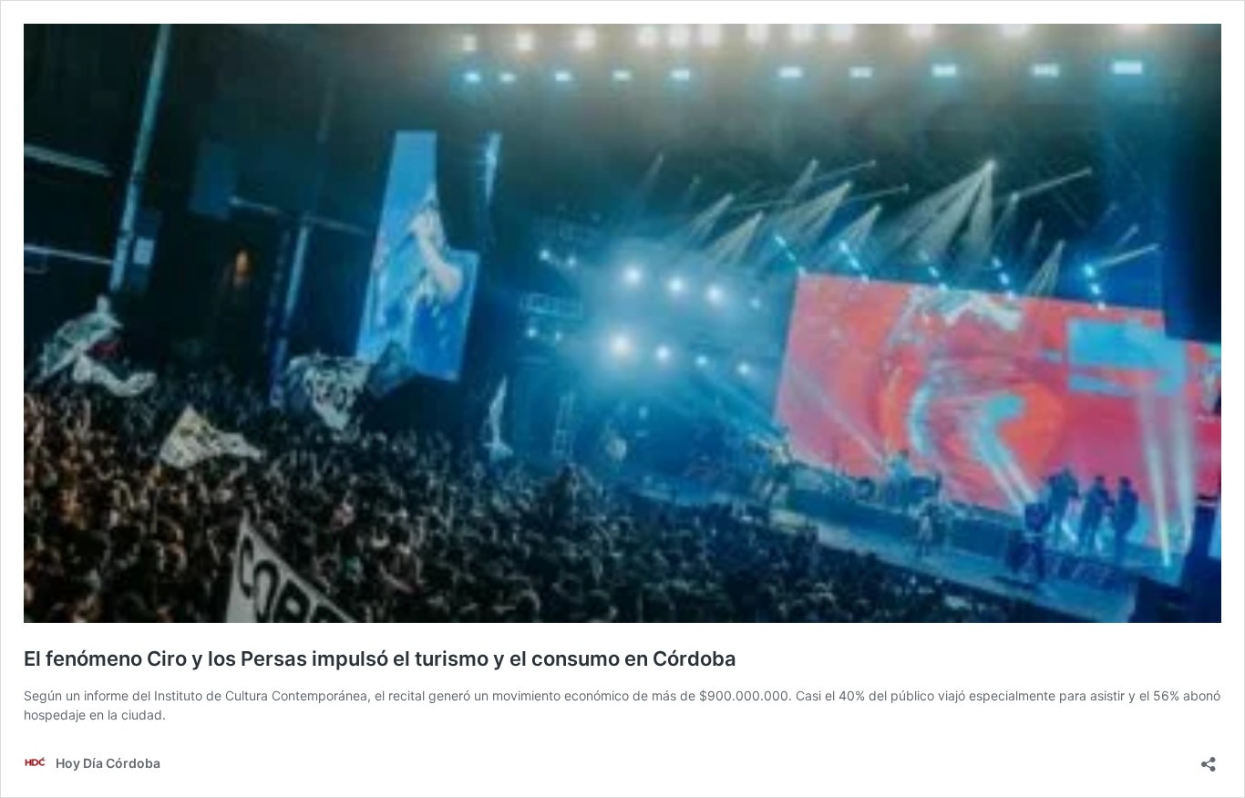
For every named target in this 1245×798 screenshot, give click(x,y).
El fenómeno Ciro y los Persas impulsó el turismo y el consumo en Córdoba (380, 658)
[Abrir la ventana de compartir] (1208, 758)
